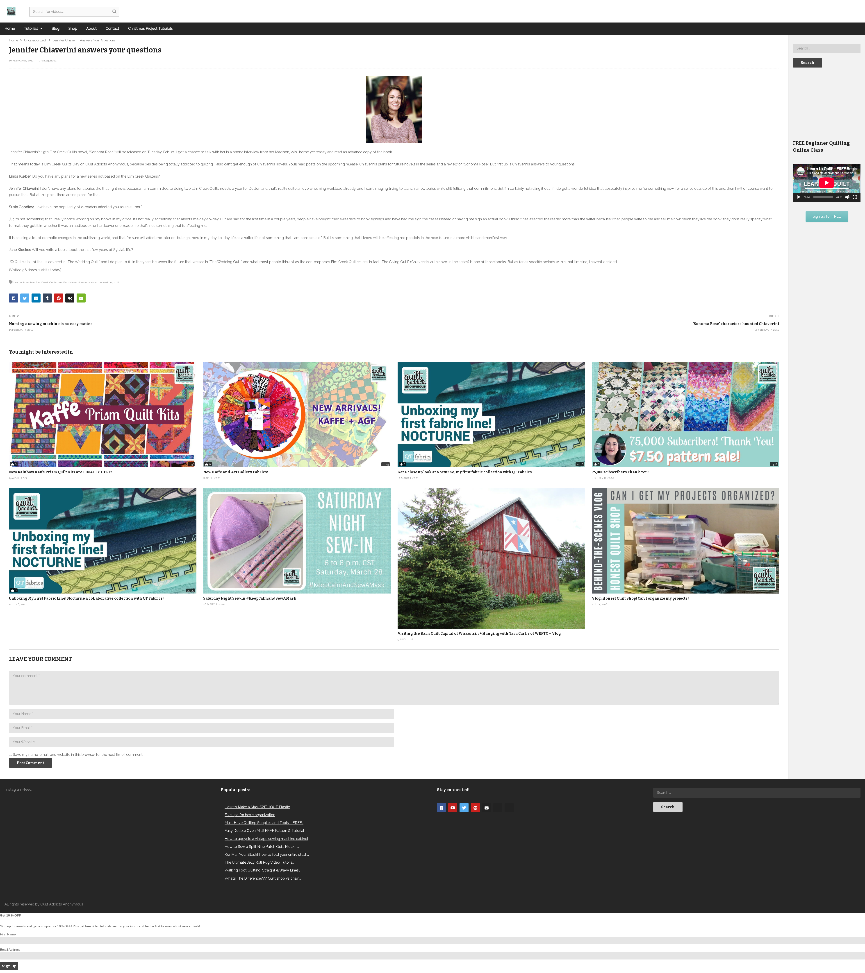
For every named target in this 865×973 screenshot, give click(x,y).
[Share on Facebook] (13, 298)
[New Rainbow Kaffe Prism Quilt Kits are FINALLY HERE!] (102, 414)
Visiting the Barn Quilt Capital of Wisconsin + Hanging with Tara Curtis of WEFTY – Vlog (479, 633)
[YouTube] (452, 807)
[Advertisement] (826, 103)
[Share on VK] (69, 298)
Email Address (10, 949)
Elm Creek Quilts (46, 282)
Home (10, 28)
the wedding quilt (109, 282)
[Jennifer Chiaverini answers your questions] (297, 540)
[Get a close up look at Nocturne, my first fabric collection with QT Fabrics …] (491, 414)
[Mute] (847, 197)
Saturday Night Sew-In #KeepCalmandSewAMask (249, 598)
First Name (8, 934)
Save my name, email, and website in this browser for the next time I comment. (78, 754)
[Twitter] (464, 807)
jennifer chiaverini (69, 282)
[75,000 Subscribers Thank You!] (685, 414)
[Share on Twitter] (24, 298)
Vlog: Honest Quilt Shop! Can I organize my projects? (640, 598)
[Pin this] (58, 298)
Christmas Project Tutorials (150, 28)
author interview (24, 282)
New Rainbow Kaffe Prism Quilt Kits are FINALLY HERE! (60, 472)
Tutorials (31, 28)
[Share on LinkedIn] (36, 298)
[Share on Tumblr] (47, 298)
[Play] (799, 197)
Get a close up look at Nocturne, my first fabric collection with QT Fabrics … (466, 472)
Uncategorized (48, 60)
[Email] (486, 807)
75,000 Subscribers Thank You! (620, 472)
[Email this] (81, 298)
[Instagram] (497, 807)
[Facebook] (441, 807)
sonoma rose (88, 282)
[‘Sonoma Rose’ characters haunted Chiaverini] (589, 323)
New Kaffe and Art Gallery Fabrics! (235, 472)
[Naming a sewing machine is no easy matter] (199, 323)
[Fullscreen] (854, 197)
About (91, 28)
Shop (72, 28)
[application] (826, 183)
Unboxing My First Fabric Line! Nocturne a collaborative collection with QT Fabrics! (86, 598)
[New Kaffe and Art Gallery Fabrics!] (297, 414)
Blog (55, 28)
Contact (112, 28)
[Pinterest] (475, 807)
